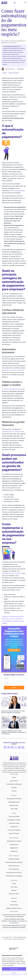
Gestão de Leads (14, 823)
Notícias (14, 890)
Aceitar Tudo (14, 968)
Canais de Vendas (14, 816)
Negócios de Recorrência (14, 908)
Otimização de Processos (14, 872)
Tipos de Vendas (14, 833)
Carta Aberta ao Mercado (14, 784)
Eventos (14, 901)
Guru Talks (14, 887)
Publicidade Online (14, 802)
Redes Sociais (14, 805)
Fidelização (14, 851)
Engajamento (14, 848)
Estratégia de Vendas (14, 820)
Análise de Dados (14, 859)
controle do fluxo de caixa (12, 389)
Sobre (14, 777)
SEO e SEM (14, 808)
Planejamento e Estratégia (14, 876)
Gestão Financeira (13, 73)
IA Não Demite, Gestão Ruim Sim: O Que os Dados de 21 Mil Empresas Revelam (14, 926)
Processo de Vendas (14, 830)
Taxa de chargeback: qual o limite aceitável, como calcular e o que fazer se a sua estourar (13, 732)
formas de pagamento (17, 190)
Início (2, 40)
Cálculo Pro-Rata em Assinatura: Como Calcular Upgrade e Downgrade (13, 711)
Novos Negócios (14, 869)
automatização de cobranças (11, 431)
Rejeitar (14, 973)
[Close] (26, 954)
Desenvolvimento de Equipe (14, 862)
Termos (14, 791)
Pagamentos (14, 826)
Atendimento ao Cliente (14, 841)
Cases (14, 883)
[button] (14, 2)
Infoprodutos (14, 904)
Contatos (14, 787)
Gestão (7, 40)
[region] (14, 964)
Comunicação (14, 844)
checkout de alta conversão (11, 573)
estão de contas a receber (14, 370)
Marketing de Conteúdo (14, 798)
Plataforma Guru (14, 893)
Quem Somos (14, 780)
